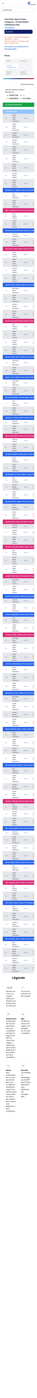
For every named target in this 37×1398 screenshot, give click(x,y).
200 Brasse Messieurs (15, 480)
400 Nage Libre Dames (15, 640)
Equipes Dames (9, 73)
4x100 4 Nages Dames (14, 175)
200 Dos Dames (15, 440)
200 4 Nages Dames (14, 254)
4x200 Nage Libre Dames (14, 168)
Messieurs (24, 61)
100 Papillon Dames (15, 807)
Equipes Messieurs (24, 73)
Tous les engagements (11, 66)
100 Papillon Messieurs (15, 620)
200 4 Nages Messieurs (15, 460)
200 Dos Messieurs (15, 422)
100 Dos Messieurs (15, 235)
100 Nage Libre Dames (15, 582)
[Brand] (31, 3)
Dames (9, 61)
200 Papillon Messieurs (15, 771)
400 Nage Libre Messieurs (15, 290)
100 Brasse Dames (14, 888)
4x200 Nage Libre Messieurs (15, 118)
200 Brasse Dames (14, 552)
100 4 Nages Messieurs (15, 507)
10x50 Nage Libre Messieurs (15, 150)
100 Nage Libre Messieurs (15, 363)
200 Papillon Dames (15, 326)
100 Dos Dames (15, 526)
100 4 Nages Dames (14, 216)
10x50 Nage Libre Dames (14, 183)
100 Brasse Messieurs (15, 196)
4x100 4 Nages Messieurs (15, 135)
